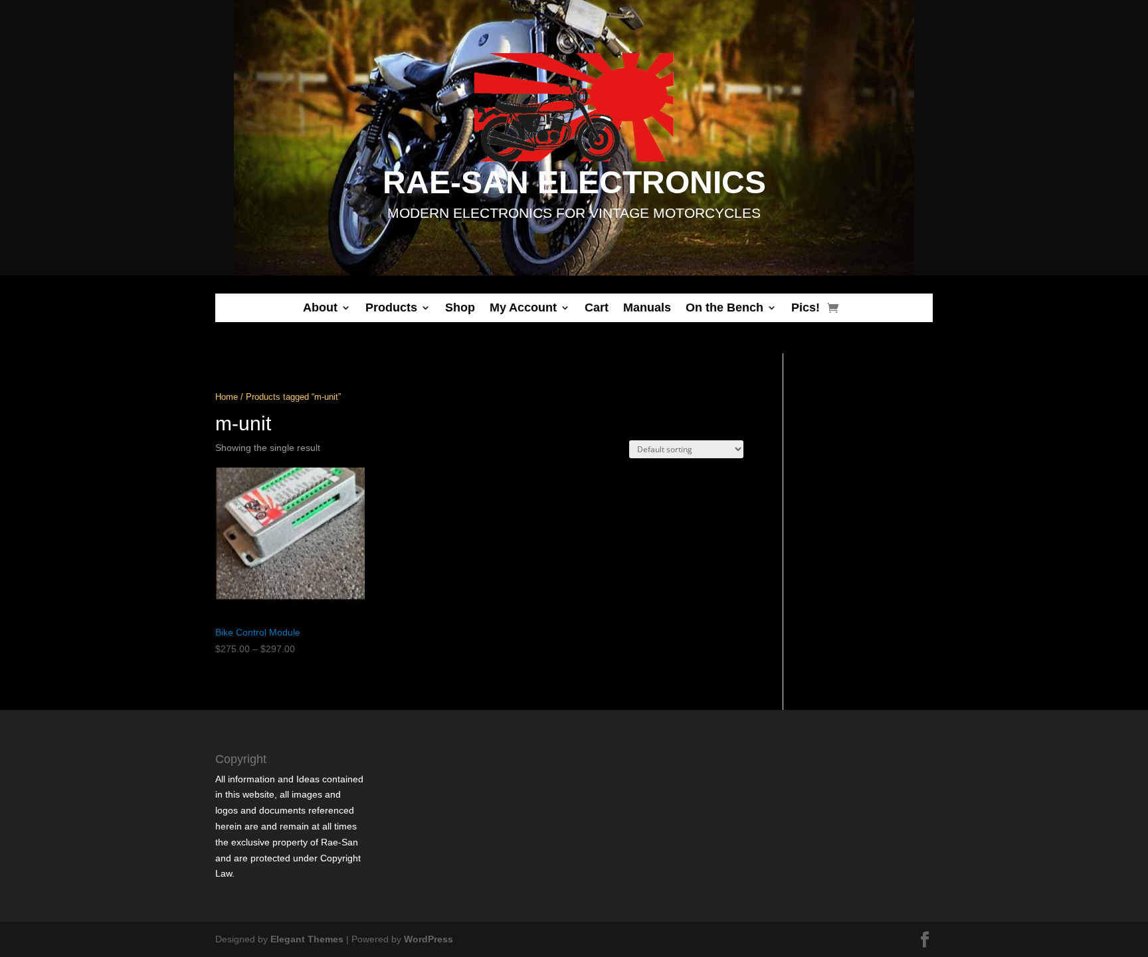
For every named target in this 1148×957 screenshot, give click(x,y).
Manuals (647, 307)
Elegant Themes (306, 939)
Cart (597, 307)
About (320, 307)
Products (391, 307)
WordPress (428, 939)
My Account (523, 307)
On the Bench (724, 307)
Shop (460, 307)
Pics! (805, 307)
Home (226, 397)
